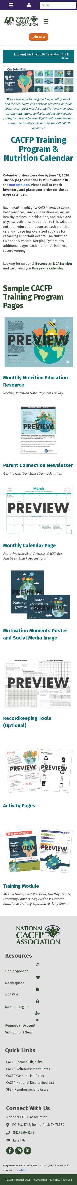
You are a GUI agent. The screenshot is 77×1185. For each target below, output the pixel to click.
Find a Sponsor (16, 971)
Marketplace (14, 983)
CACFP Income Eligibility (24, 1062)
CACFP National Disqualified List (30, 1083)
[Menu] (11, 5)
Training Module (21, 886)
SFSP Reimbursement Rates (27, 1089)
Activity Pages (19, 806)
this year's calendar (47, 268)
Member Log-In (17, 1007)
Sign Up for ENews (19, 1032)
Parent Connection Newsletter (38, 465)
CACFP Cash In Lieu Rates (25, 1076)
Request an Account (20, 1025)
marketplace (19, 185)
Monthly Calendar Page (29, 545)
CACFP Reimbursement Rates (28, 1069)
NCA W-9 (11, 995)
